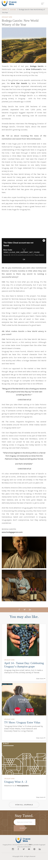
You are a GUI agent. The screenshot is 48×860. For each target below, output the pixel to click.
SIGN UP (23, 828)
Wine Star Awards (19, 83)
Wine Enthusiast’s (34, 69)
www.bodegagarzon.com (12, 532)
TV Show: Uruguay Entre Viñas (22, 722)
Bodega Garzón (36, 66)
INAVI (30, 844)
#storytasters (22, 785)
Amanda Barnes (8, 123)
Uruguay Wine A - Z (15, 781)
